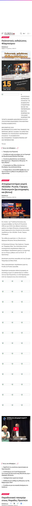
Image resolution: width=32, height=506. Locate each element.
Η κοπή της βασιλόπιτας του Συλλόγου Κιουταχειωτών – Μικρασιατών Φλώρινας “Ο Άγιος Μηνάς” (14, 160)
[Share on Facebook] (11, 503)
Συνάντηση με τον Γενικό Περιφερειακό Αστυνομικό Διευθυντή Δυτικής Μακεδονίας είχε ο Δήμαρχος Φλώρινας (16, 473)
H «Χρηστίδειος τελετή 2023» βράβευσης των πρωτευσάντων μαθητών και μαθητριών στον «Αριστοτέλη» (15, 171)
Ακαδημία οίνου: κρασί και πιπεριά (13, 478)
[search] (21, 33)
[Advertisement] (16, 16)
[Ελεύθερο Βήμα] (9, 33)
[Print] (21, 503)
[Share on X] (14, 503)
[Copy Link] (17, 503)
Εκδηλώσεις (5, 37)
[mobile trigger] (3, 33)
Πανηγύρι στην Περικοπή (10, 151)
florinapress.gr (5, 46)
